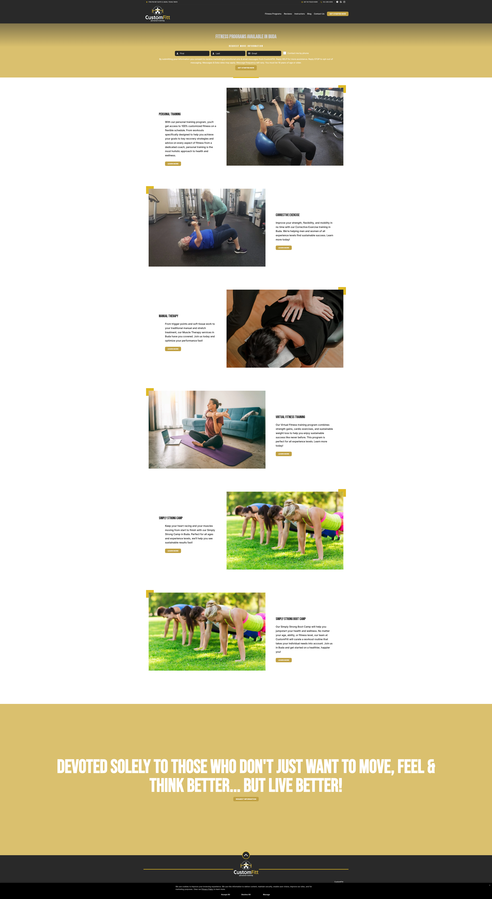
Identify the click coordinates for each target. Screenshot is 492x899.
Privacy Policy (207, 889)
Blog (309, 14)
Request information (246, 799)
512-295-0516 (327, 2)
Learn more (173, 164)
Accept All (225, 894)
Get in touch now (310, 2)
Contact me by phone (298, 53)
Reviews (288, 14)
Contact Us (319, 14)
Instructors (299, 14)
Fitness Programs (273, 14)
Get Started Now (338, 14)
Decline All (246, 894)
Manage (266, 894)
